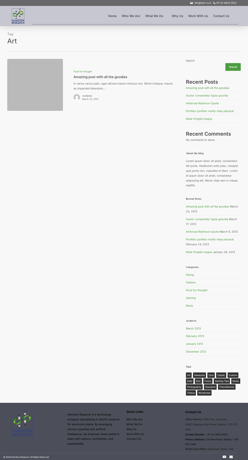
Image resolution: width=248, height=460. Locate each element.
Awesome (199, 375)
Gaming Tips (222, 381)
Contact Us (133, 438)
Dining (190, 274)
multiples (87, 95)
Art (188, 375)
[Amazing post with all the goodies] (119, 85)
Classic (221, 375)
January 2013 (194, 343)
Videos (191, 392)
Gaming (191, 298)
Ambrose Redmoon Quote (202, 103)
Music (189, 305)
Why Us (131, 429)
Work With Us (135, 434)
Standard (210, 386)
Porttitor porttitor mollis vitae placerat (210, 111)
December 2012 (196, 351)
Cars (211, 375)
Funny (207, 381)
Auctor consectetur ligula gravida (207, 95)
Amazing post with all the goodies (207, 88)
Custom (233, 375)
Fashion (191, 282)
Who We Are (134, 419)
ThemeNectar (226, 386)
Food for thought (83, 71)
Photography (194, 386)
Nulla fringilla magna (199, 118)
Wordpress (204, 392)
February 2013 (195, 336)
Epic (198, 381)
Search (190, 60)
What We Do (134, 424)
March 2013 (193, 328)
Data (189, 381)
